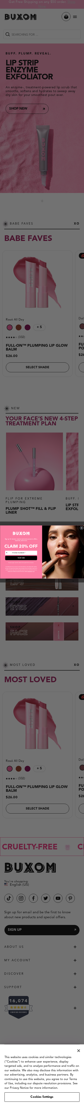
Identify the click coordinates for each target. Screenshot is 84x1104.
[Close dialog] (81, 528)
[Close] (79, 1051)
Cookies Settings (41, 1096)
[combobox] (8, 553)
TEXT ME (21, 558)
